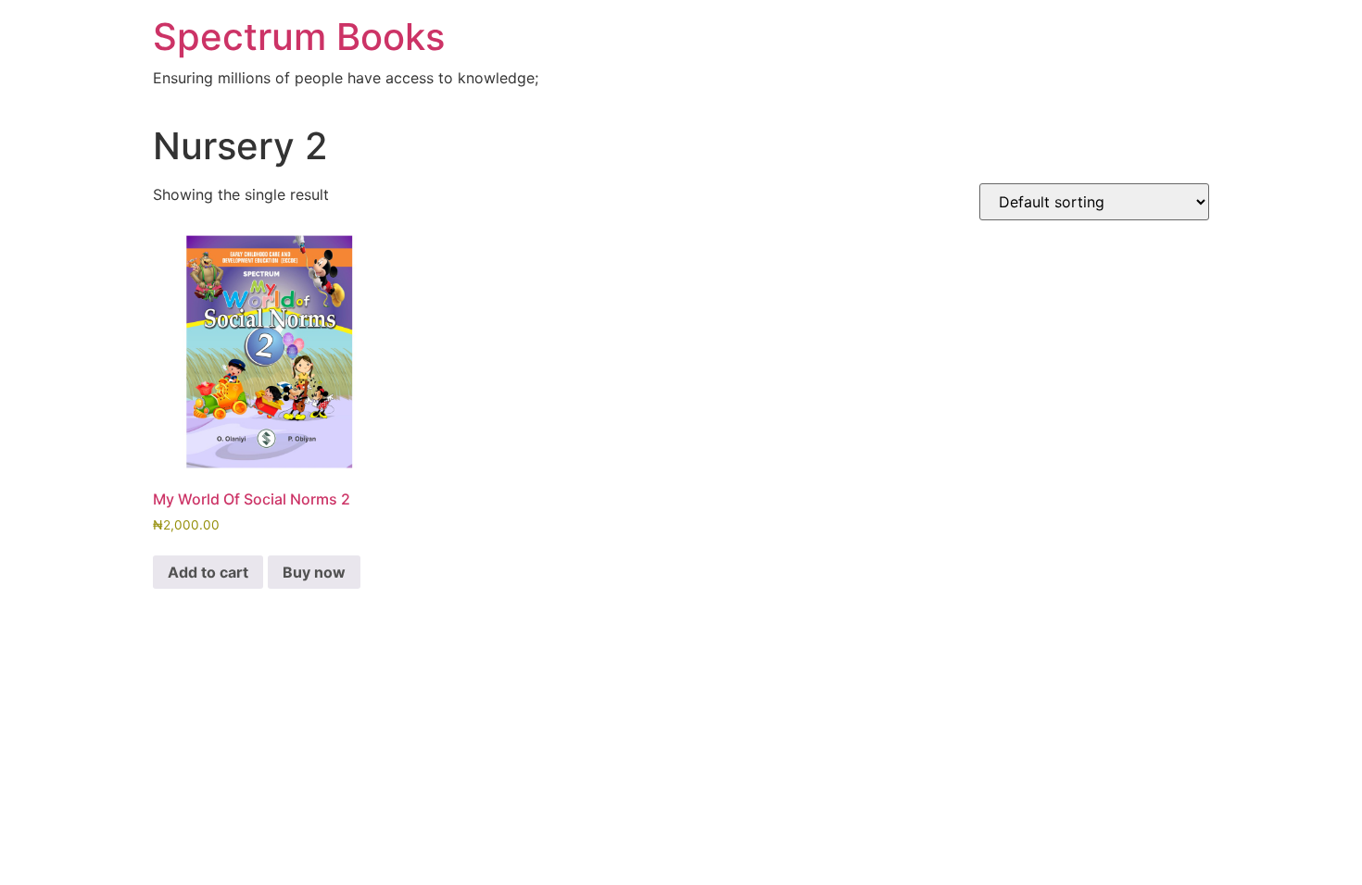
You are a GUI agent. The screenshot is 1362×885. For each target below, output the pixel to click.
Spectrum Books (299, 36)
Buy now (314, 572)
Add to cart (208, 572)
